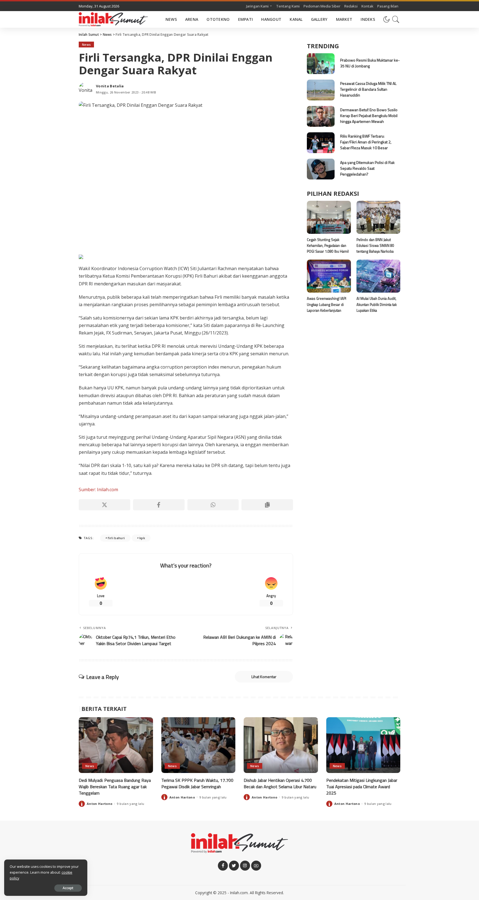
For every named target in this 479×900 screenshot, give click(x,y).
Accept (68, 888)
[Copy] (267, 504)
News (86, 44)
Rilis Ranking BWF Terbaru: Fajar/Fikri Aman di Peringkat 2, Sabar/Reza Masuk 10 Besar (365, 142)
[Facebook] (159, 504)
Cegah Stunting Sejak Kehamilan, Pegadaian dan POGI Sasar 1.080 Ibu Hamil (328, 245)
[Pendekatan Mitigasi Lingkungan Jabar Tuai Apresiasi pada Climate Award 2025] (363, 745)
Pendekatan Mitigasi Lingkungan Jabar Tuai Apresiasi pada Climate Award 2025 (361, 786)
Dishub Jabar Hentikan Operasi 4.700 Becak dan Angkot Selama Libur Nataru (280, 783)
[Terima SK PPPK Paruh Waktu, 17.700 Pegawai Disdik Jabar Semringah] (198, 745)
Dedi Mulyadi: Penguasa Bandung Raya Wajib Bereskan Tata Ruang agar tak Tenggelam (115, 786)
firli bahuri (116, 538)
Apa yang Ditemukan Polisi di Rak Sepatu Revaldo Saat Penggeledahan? (367, 168)
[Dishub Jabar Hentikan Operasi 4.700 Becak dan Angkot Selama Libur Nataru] (281, 745)
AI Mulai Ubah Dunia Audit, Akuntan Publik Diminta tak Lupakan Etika (376, 304)
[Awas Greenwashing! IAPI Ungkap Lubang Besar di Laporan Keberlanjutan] (329, 276)
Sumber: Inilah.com (98, 489)
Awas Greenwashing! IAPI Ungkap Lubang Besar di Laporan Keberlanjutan (326, 304)
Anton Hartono (99, 803)
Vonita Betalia (110, 86)
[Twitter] (234, 866)
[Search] (395, 19)
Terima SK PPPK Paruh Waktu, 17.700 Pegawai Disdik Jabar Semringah (197, 783)
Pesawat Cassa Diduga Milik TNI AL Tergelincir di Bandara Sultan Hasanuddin (368, 89)
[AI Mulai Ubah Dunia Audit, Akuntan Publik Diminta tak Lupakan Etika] (378, 276)
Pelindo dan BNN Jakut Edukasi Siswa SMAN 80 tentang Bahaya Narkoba (375, 245)
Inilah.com (239, 892)
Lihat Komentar (263, 677)
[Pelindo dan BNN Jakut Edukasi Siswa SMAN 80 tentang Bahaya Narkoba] (378, 217)
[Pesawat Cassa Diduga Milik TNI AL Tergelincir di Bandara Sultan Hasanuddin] (321, 90)
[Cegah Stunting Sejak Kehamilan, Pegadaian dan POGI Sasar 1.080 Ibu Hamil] (329, 217)
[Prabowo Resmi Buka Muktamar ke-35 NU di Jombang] (321, 63)
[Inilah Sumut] (113, 19)
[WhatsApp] (213, 504)
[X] (104, 504)
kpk (142, 538)
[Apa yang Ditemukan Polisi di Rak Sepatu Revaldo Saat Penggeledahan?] (321, 169)
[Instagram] (245, 866)
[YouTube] (256, 866)
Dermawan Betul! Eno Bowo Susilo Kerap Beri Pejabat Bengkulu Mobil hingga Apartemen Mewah (369, 115)
